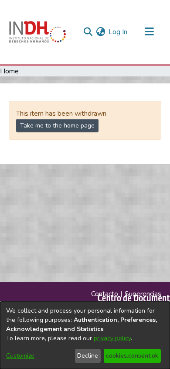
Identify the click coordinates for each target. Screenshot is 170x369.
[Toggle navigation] (149, 32)
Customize (20, 356)
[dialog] (85, 335)
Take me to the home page (57, 125)
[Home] (37, 32)
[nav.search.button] (87, 32)
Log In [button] (118, 32)
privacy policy (112, 338)
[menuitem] (100, 32)
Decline (87, 356)
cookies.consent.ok (132, 356)
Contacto (104, 294)
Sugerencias (143, 294)
